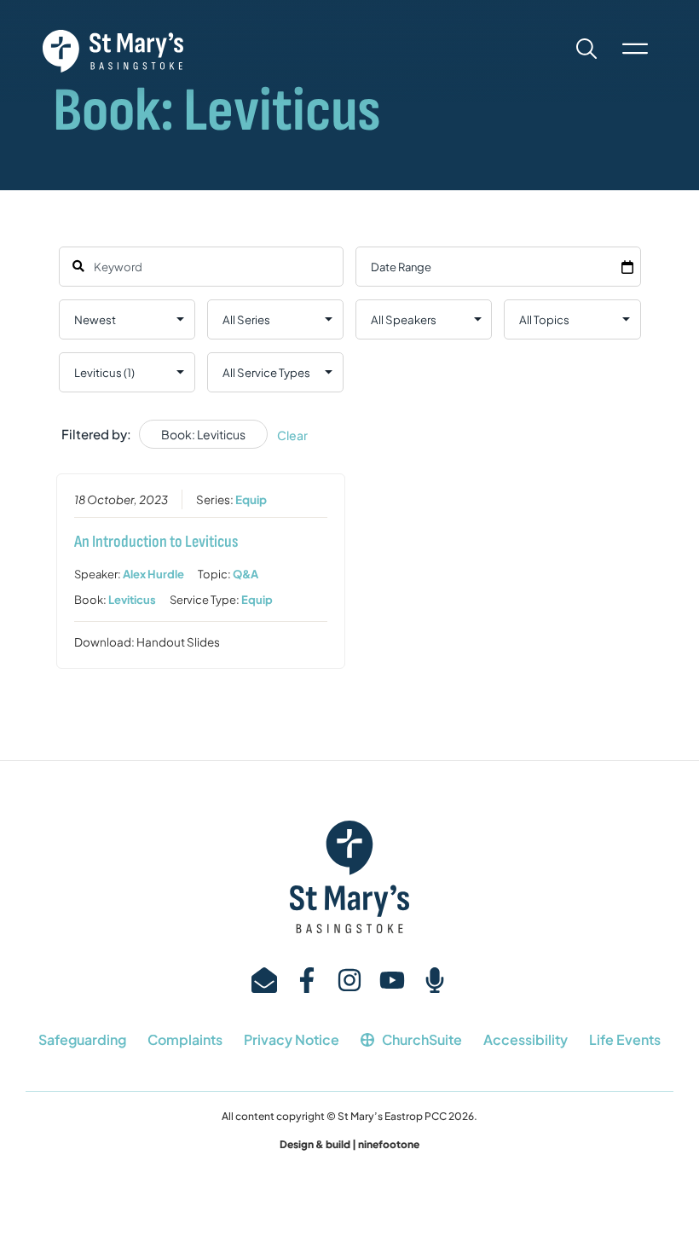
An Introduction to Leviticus (156, 541)
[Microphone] (435, 980)
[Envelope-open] (264, 980)
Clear (292, 435)
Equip (251, 499)
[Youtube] (392, 980)
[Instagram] (349, 980)
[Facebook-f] (307, 980)
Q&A (245, 574)
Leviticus (132, 599)
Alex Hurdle (153, 574)
